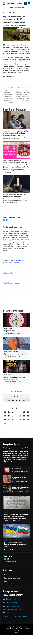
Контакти (6, 300)
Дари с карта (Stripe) (13, 599)
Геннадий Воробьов (8, 273)
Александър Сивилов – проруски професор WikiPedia (15, 261)
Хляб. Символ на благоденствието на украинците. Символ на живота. (14, 195)
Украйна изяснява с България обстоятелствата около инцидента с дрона (15, 544)
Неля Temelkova (8, 356)
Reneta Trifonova (8, 333)
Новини (16, 351)
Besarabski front (8, 381)
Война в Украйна (6, 81)
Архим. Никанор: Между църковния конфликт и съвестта (14, 378)
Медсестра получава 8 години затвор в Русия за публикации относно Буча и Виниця (16, 132)
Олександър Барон (22, 25)
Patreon (8, 613)
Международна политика (20, 511)
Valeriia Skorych (8, 521)
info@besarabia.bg (11, 561)
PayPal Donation (11, 603)
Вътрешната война (9, 331)
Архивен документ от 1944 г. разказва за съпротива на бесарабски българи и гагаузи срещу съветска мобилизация (16, 516)
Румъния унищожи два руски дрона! (15, 354)
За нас (6, 575)
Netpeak (10, 627)
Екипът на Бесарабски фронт (12, 578)
